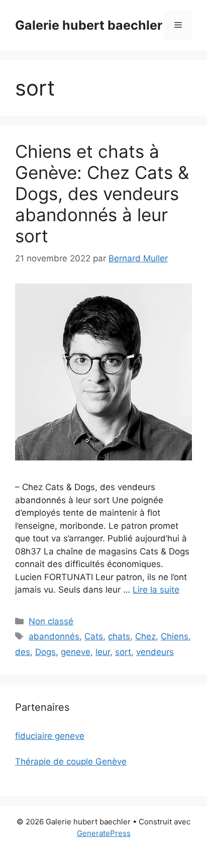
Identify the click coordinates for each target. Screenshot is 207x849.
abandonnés (54, 636)
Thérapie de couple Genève (71, 762)
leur (102, 652)
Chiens (174, 636)
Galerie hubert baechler (88, 25)
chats (119, 636)
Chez (145, 636)
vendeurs (155, 652)
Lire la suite (156, 590)
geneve (75, 652)
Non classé (51, 621)
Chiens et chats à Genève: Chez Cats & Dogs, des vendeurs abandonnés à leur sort (102, 193)
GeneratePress (104, 833)
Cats (93, 636)
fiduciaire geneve (49, 736)
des (22, 652)
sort (123, 652)
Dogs (45, 652)
